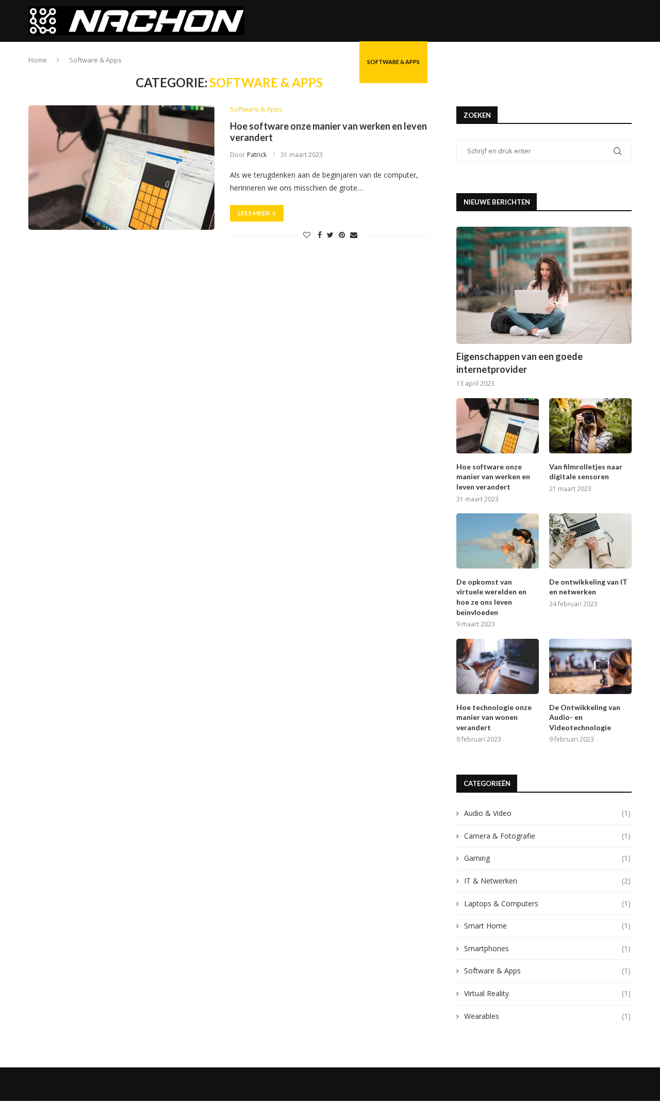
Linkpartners (569, 61)
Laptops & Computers (547, 903)
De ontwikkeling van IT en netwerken (588, 586)
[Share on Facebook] (320, 235)
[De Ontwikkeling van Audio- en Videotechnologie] (590, 666)
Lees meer (254, 213)
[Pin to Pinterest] (342, 235)
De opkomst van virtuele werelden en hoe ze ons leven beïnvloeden (491, 597)
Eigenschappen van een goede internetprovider (519, 363)
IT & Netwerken (244, 61)
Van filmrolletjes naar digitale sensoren (585, 471)
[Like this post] (306, 235)
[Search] (626, 62)
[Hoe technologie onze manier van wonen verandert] (497, 666)
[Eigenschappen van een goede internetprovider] (544, 285)
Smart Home (454, 61)
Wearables (547, 1016)
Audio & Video (511, 61)
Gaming (547, 858)
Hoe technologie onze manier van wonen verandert (494, 717)
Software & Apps (393, 61)
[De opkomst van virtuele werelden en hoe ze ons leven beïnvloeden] (497, 541)
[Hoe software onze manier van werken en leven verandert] (121, 167)
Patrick (257, 154)
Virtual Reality (547, 993)
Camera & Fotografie (318, 61)
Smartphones (547, 948)
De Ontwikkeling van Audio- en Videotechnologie (584, 717)
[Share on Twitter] (330, 235)
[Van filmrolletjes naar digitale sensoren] (590, 425)
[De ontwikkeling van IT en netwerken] (590, 541)
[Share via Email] (353, 235)
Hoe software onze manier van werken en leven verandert (493, 476)
